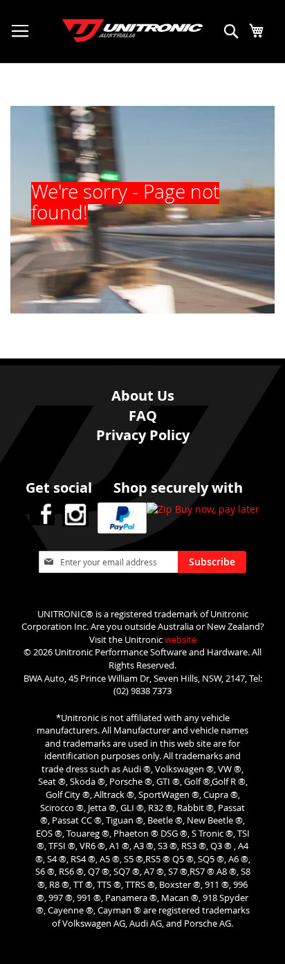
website (180, 639)
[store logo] (119, 23)
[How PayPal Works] (122, 519)
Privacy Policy (143, 435)
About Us (142, 395)
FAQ (143, 415)
